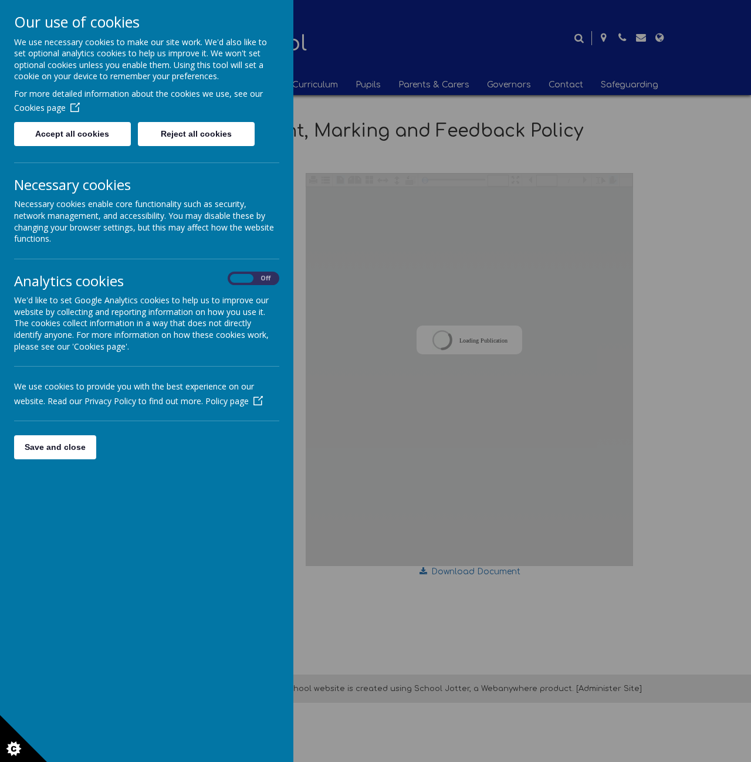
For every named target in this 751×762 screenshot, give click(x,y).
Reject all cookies (196, 133)
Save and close (55, 447)
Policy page (227, 401)
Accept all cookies (72, 133)
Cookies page (40, 107)
